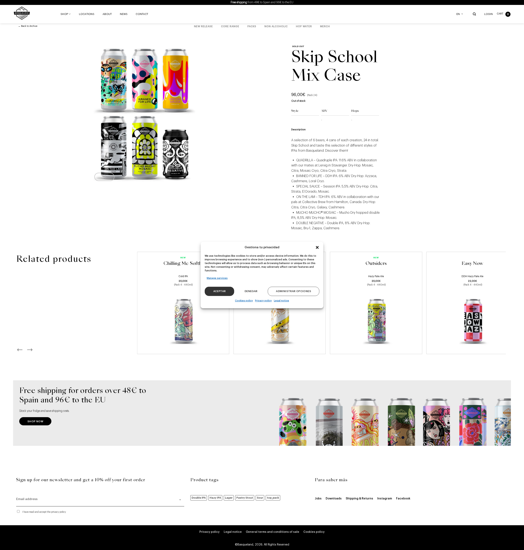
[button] (317, 247)
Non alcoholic (276, 26)
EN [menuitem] (458, 14)
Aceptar (219, 291)
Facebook (403, 498)
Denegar (251, 291)
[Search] (474, 14)
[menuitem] (460, 14)
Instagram (384, 498)
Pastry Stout (244, 497)
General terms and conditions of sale (272, 532)
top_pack (273, 497)
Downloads (334, 498)
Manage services (217, 278)
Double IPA (199, 497)
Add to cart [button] (183, 346)
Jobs (318, 498)
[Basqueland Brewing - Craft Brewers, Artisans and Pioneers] (23, 13)
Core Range (230, 26)
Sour (260, 497)
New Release (203, 26)
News (124, 14)
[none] (460, 14)
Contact (142, 14)
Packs (251, 26)
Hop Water (304, 26)
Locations (86, 14)
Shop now (35, 421)
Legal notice (281, 300)
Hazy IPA (215, 497)
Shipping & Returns (359, 498)
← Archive (27, 26)
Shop (64, 14)
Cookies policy (244, 300)
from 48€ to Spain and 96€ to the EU (262, 2)
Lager (229, 497)
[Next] (34, 350)
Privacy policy (263, 300)
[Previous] (24, 350)
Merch (325, 26)
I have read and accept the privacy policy (44, 512)
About (107, 14)
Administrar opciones (293, 291)
